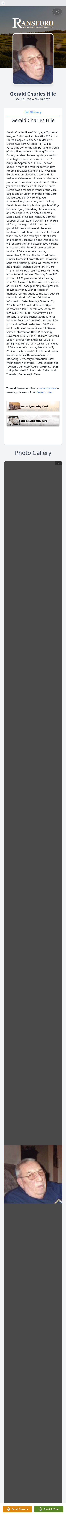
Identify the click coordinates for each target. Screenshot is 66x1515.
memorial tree (47, 388)
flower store (44, 392)
